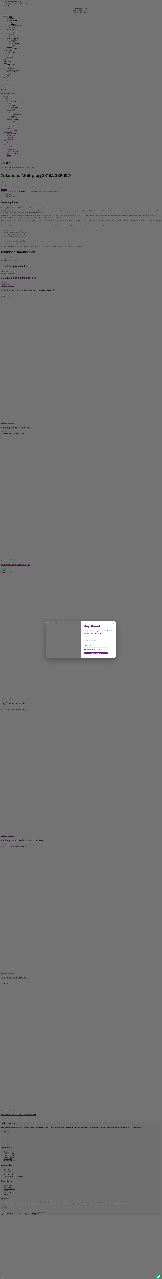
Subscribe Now (96, 653)
